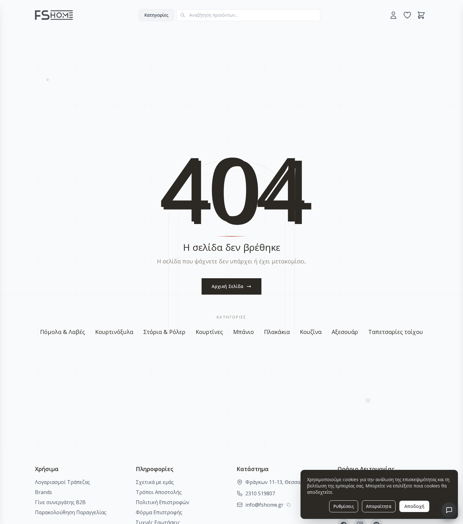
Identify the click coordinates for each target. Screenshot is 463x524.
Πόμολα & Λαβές (62, 332)
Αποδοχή (414, 506)
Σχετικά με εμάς (155, 482)
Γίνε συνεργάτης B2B (60, 502)
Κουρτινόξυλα (114, 332)
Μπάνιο (243, 332)
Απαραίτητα (379, 506)
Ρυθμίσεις (343, 506)
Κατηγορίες (156, 15)
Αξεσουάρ (345, 332)
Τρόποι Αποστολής (159, 492)
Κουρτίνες (209, 332)
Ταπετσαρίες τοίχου (395, 332)
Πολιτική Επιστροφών (162, 502)
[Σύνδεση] (393, 15)
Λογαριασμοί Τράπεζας (62, 482)
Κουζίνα (311, 332)
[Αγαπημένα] (407, 15)
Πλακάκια (277, 332)
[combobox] (248, 15)
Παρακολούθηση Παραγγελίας (70, 512)
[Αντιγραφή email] (288, 505)
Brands (43, 492)
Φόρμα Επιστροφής (159, 512)
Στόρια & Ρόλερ (164, 332)
